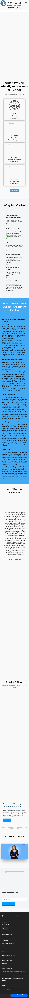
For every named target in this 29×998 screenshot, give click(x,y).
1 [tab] (22, 844)
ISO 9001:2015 (10, 368)
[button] (2, 827)
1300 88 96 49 (14, 7)
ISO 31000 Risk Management (8, 943)
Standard (17, 362)
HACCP (3, 946)
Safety (3, 938)
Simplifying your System (7, 968)
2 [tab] (23, 844)
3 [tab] (24, 844)
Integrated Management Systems (9, 955)
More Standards (14, 190)
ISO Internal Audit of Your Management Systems (12, 957)
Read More (14, 93)
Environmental (5, 940)
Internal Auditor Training (7, 960)
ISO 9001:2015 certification (10, 452)
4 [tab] (25, 844)
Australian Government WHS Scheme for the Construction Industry (14, 972)
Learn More (6, 820)
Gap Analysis (4, 963)
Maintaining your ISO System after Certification (12, 965)
